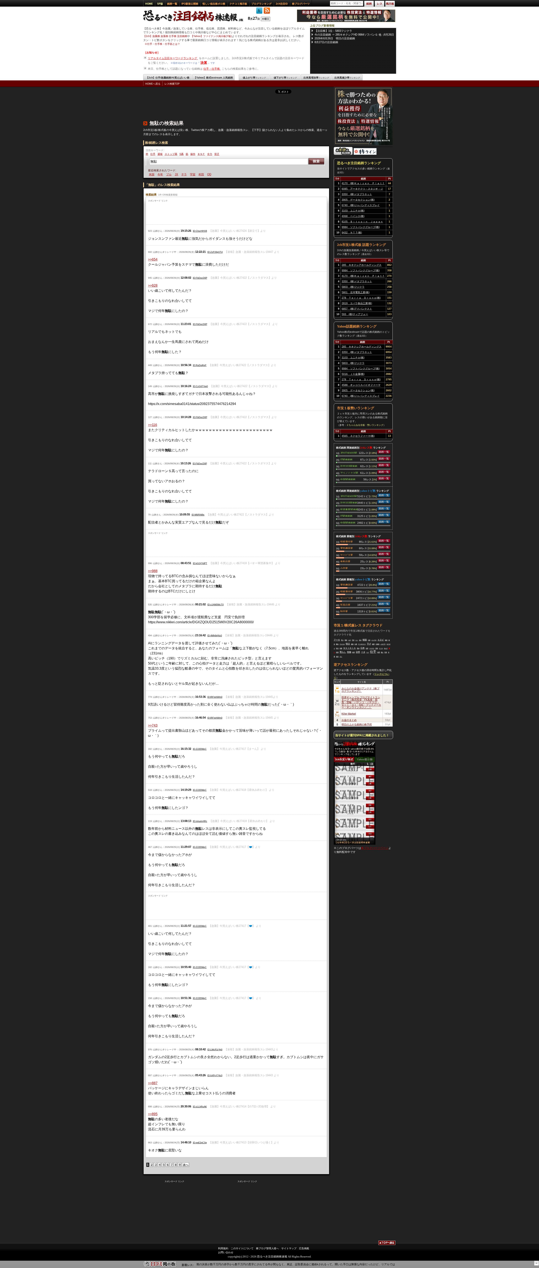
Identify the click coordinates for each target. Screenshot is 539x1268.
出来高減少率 (347, 77)
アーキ (337, 640)
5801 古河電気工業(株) (356, 292)
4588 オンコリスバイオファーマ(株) (361, 386)
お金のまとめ (349, 720)
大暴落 (377, 644)
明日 (348, 644)
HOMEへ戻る (152, 83)
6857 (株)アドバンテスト (357, 308)
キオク (386, 648)
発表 (337, 656)
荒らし (343, 652)
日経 (369, 640)
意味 (376, 648)
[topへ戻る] (387, 1243)
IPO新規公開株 (189, 3)
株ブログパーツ (301, 3)
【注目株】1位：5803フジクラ (333, 30)
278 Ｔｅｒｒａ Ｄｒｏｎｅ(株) (361, 297)
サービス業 (346, 555)
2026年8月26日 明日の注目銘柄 (335, 38)
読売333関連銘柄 (348, 466)
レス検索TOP (172, 83)
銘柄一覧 (172, 3)
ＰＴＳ (381, 648)
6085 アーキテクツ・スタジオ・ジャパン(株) (362, 189)
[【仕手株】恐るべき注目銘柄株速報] (194, 22)
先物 (349, 652)
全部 (367, 648)
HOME (149, 3)
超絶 (352, 644)
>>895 (152, 1114)
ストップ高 (171, 154)
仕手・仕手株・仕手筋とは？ (163, 44)
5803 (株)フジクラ (353, 286)
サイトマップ (288, 1248)
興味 (346, 640)
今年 (150, 174)
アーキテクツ (362, 644)
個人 (382, 652)
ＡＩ (356, 640)
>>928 (152, 285)
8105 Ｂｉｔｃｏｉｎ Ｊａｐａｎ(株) (362, 222)
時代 (337, 648)
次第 (356, 644)
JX (167, 174)
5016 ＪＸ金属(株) (353, 374)
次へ (185, 1164)
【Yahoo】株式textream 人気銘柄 (213, 77)
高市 (360, 640)
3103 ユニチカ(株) (353, 210)
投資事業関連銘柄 (349, 509)
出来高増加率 (316, 77)
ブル (159, 174)
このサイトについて (242, 1248)
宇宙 (183, 174)
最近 (337, 644)
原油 (358, 648)
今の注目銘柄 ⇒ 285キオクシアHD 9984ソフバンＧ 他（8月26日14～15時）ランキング (354, 34)
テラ (174, 174)
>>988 (152, 571)
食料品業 (345, 561)
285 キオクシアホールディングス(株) (362, 266)
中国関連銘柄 (347, 479)
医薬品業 (345, 604)
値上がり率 (254, 77)
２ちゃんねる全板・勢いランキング (364, 425)
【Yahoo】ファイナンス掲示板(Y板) (211, 36)
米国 (378, 652)
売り (342, 640)
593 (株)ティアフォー (355, 314)
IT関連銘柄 (346, 459)
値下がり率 (285, 77)
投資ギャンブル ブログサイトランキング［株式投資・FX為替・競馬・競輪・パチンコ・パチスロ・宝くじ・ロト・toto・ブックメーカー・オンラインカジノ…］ (361, 702)
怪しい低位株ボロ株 (214, 3)
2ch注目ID (282, 3)
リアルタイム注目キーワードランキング (173, 58)
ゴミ (341, 656)
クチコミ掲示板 (238, 3)
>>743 (152, 725)
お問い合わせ (225, 1252)
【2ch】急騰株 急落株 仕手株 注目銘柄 (165, 36)
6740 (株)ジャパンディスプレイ (361, 205)
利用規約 (223, 1248)
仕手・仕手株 (212, 68)
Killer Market (349, 713)
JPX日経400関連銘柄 (348, 453)
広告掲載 (304, 1248)
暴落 (386, 640)
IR (147, 154)
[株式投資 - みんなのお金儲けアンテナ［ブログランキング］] (343, 154)
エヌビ (381, 640)
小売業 (344, 568)
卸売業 (344, 611)
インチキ (373, 640)
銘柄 (373, 644)
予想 (353, 640)
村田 (192, 174)
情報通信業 (346, 541)
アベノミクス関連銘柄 (349, 473)
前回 (353, 652)
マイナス (371, 648)
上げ (349, 640)
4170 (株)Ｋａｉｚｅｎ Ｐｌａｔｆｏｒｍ (363, 184)
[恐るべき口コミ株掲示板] (160, 1266)
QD (200, 174)
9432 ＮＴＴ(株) (352, 232)
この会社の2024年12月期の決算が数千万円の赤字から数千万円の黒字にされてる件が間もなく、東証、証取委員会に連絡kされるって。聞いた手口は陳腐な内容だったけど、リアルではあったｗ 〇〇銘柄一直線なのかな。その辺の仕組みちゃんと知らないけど (305, 1264)
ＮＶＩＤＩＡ (349, 648)
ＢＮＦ (201, 154)
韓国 (365, 640)
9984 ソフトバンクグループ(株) (361, 227)
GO (207, 174)
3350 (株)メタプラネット (357, 194)
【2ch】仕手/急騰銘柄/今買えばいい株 (167, 77)
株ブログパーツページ (374, 848)
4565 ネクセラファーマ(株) (358, 435)
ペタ (363, 652)
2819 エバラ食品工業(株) (357, 303)
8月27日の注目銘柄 (326, 42)
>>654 (152, 259)
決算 (203, 62)
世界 (385, 652)
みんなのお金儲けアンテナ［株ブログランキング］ (360, 689)
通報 (160, 154)
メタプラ (383, 644)
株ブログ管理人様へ (267, 1248)
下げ (369, 644)
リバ (367, 652)
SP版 (160, 3)
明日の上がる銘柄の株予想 (357, 724)
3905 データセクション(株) (358, 199)
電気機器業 (346, 548)
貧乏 (216, 154)
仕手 (152, 154)
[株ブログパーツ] (354, 843)
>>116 (152, 425)
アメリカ (342, 644)
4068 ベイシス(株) (353, 216)
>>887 (152, 1083)
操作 (192, 154)
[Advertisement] (219, 106)
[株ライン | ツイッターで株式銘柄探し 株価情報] (365, 154)
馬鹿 (341, 648)
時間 (337, 652)
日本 (362, 648)
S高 (181, 154)
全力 (209, 154)
